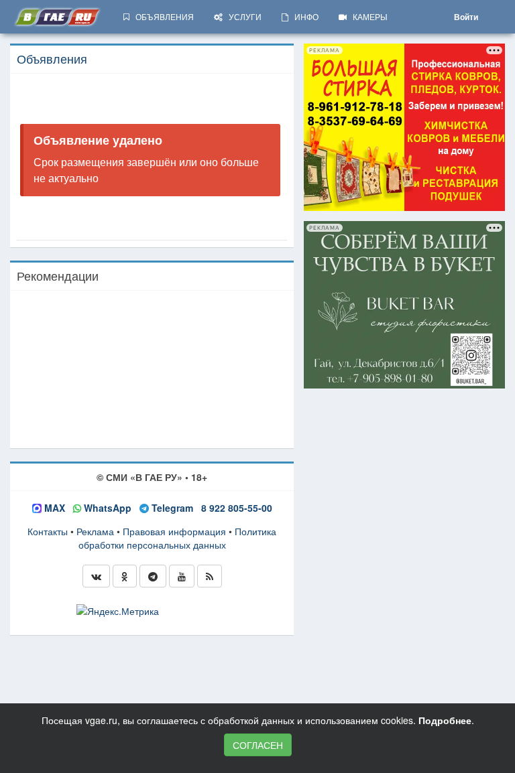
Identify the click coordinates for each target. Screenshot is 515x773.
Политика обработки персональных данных (177, 537)
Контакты (47, 531)
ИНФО (303, 16)
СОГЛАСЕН (258, 745)
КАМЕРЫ (367, 16)
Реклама (95, 531)
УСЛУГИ (242, 16)
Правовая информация (174, 531)
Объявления (52, 58)
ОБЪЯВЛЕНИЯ (161, 16)
